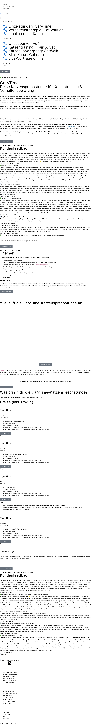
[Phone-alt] (5, 663)
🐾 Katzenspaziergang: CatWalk (30, 51)
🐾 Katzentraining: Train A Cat (29, 47)
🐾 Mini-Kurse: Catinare (23, 54)
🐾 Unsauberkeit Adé (21, 43)
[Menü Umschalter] (0, 18)
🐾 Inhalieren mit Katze (23, 33)
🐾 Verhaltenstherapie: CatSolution (33, 30)
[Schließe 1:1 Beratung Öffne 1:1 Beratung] (11, 21)
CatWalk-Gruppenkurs (41, 264)
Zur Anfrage (5, 433)
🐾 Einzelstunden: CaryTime (27, 26)
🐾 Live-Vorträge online (23, 58)
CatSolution (70, 126)
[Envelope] (2, 663)
